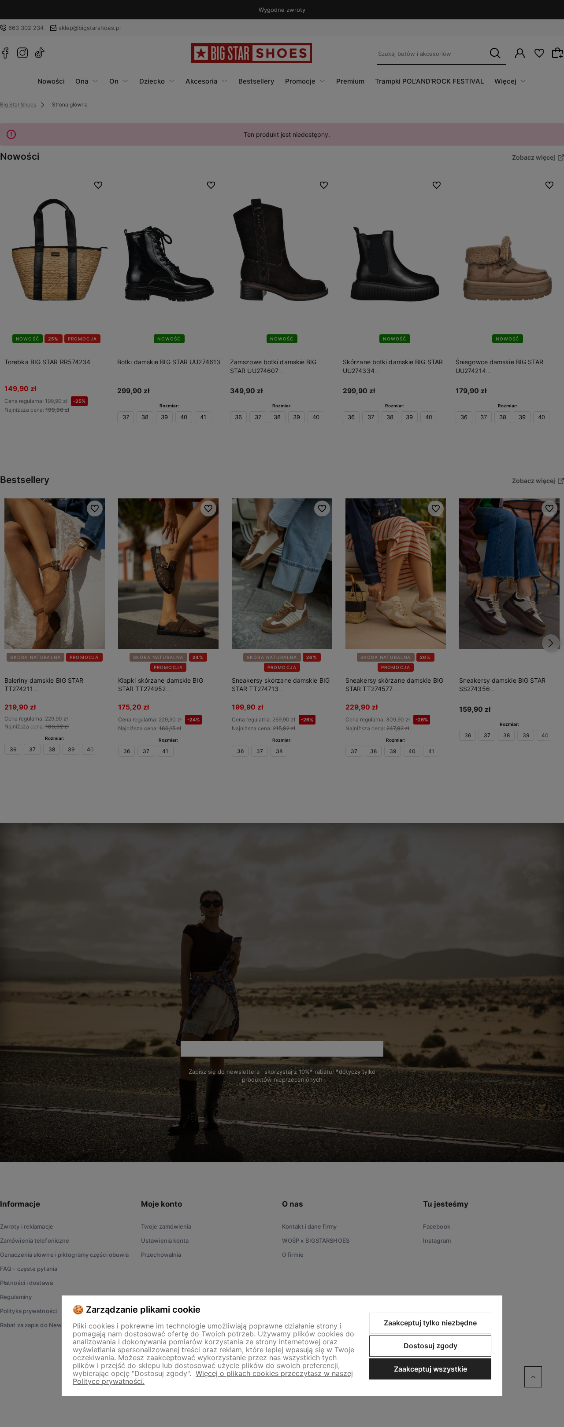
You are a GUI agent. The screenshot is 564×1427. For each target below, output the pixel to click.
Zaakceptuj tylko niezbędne (430, 1322)
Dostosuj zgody (430, 1345)
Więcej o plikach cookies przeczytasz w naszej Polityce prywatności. (213, 1377)
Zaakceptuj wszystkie (430, 1369)
